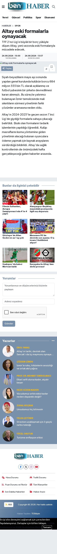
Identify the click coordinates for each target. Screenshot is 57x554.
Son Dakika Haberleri (15, 492)
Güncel (16, 17)
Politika (27, 17)
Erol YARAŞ (23, 348)
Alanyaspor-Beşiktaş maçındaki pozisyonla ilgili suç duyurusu (41, 209)
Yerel (5, 17)
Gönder (9, 323)
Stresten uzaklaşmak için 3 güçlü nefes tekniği (34, 423)
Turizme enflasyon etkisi (30, 437)
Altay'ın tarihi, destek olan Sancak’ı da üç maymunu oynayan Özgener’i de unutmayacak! (35, 353)
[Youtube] (36, 466)
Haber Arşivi (39, 492)
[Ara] (53, 7)
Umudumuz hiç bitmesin (30, 409)
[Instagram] (31, 466)
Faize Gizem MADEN (28, 390)
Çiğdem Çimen (25, 362)
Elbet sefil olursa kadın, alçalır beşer (33, 381)
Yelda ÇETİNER (25, 418)
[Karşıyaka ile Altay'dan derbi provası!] (42, 255)
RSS (10, 505)
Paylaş (9, 68)
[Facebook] (20, 466)
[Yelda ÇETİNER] (8, 421)
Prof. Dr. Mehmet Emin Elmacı (34, 376)
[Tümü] (53, 341)
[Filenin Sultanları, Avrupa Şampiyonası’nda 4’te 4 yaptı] (14, 197)
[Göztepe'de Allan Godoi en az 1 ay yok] (14, 226)
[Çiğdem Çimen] (8, 365)
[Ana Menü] (3, 7)
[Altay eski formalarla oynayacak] (28, 63)
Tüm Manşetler (40, 485)
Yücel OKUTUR (25, 434)
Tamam (47, 527)
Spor (38, 17)
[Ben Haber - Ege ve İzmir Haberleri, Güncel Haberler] (28, 7)
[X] (26, 466)
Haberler (6, 26)
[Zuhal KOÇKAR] (8, 407)
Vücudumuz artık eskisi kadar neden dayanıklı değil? (32, 395)
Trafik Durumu (39, 477)
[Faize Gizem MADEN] (8, 393)
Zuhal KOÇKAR (25, 405)
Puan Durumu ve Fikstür (16, 485)
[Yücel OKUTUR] (8, 435)
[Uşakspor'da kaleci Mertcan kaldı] (14, 255)
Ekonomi (50, 17)
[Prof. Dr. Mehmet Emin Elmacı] (8, 379)
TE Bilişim (35, 514)
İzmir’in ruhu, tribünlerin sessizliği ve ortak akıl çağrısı (35, 367)
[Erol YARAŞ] (8, 351)
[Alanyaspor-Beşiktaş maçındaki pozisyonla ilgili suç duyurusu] (42, 197)
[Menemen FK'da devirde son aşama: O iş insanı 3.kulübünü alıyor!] (42, 226)
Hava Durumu (12, 477)
